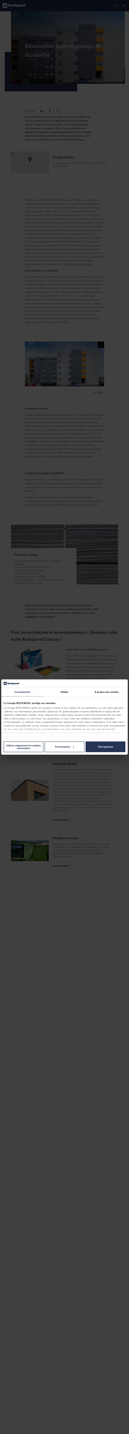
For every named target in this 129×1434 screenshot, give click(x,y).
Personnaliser (62, 746)
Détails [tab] (64, 692)
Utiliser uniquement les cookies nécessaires (23, 747)
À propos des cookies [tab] (107, 692)
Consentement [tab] (22, 692)
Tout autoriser (105, 746)
